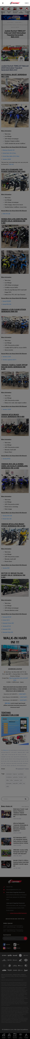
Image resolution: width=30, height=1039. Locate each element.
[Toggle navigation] (3, 3)
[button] (27, 3)
